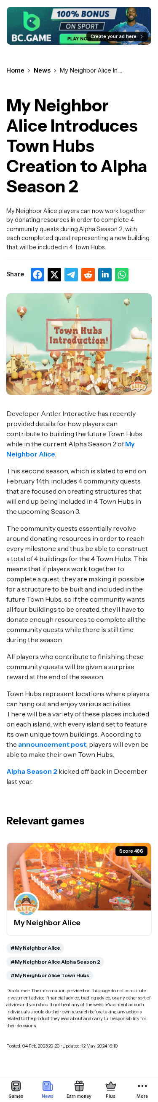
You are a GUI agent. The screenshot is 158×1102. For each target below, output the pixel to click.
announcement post (52, 744)
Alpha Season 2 (31, 771)
